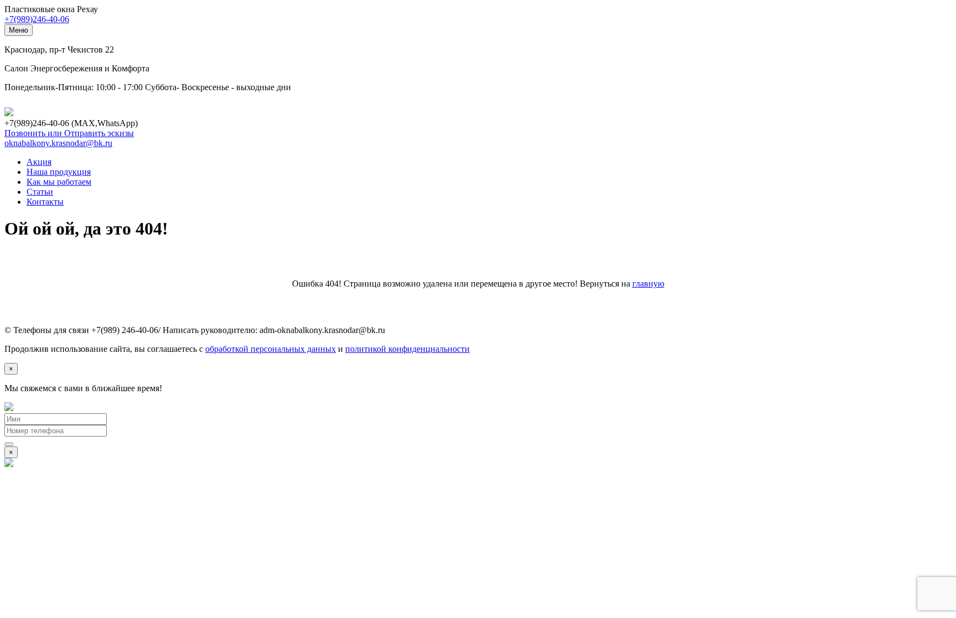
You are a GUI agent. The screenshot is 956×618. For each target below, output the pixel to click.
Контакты (45, 201)
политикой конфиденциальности (407, 349)
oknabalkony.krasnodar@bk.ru (58, 143)
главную (648, 283)
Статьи (40, 191)
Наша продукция (59, 171)
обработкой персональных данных (270, 349)
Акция (39, 162)
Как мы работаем (59, 181)
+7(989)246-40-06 (36, 19)
